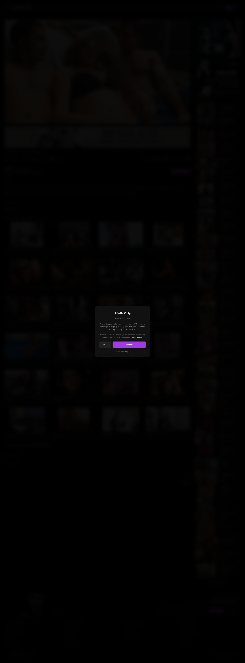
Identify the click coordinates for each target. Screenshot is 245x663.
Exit (105, 344)
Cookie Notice (136, 337)
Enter (129, 344)
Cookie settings (122, 351)
